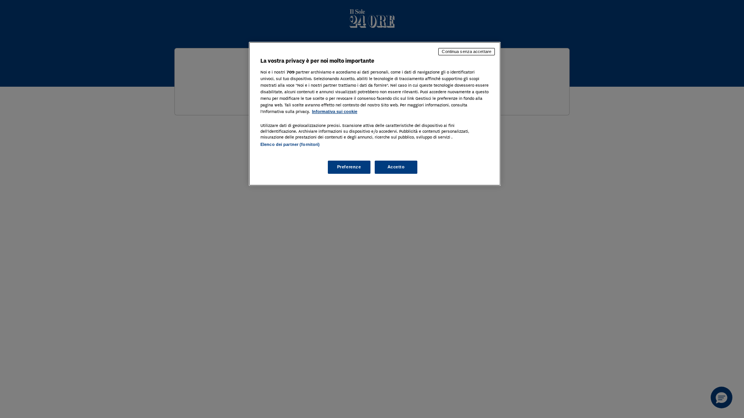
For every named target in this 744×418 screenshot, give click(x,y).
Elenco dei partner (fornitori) (290, 144)
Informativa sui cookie (334, 111)
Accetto (396, 166)
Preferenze (349, 166)
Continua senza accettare (466, 51)
